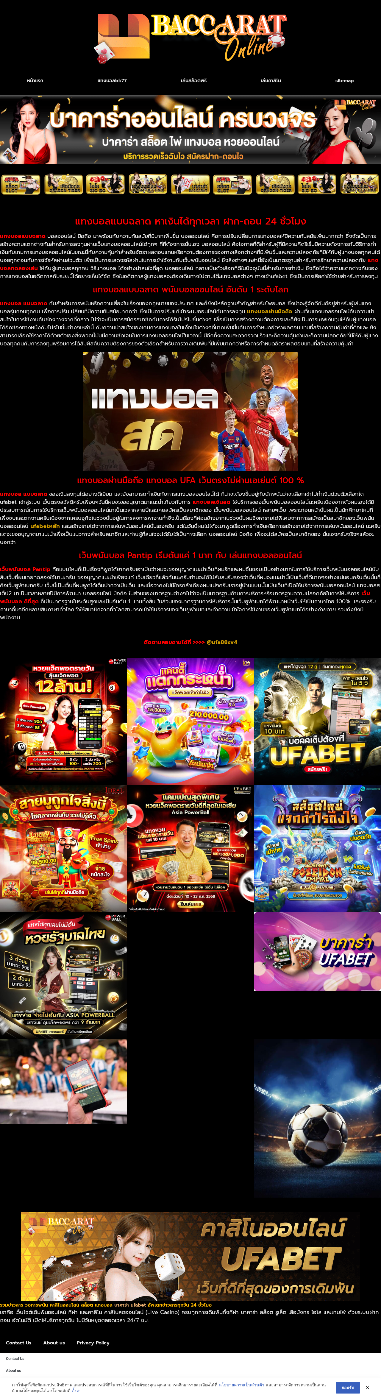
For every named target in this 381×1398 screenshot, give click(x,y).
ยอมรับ (348, 1387)
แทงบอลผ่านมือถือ (269, 311)
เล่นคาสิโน (271, 80)
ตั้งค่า (77, 1390)
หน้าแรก (35, 80)
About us (54, 1342)
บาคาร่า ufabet (130, 1305)
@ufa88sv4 (222, 642)
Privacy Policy (93, 1342)
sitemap (344, 80)
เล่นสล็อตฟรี (194, 80)
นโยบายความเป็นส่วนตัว (241, 1384)
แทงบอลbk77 (112, 80)
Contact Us (18, 1342)
